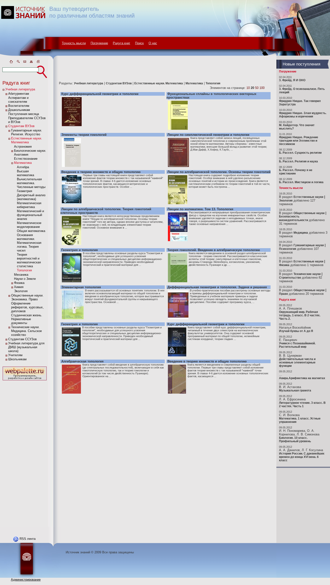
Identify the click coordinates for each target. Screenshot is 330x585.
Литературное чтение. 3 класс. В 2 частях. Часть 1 (302, 404)
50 (256, 88)
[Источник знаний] (30, 58)
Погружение (99, 43)
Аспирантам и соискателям (18, 99)
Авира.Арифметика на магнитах (302, 378)
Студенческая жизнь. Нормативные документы (26, 319)
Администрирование (26, 579)
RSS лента (28, 539)
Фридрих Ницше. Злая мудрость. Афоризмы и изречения (302, 114)
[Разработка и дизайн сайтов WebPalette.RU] (25, 380)
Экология (21, 291)
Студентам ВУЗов (21, 126)
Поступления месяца (23, 114)
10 (248, 88)
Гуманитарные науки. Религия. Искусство (26, 132)
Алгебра (23, 167)
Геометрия (24, 191)
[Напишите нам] (25, 62)
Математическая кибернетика (29, 205)
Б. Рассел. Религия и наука (298, 161)
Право (283, 294)
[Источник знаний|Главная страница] (11, 62)
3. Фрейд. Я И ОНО (292, 80)
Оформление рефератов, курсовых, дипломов (27, 307)
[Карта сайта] (31, 62)
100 (262, 88)
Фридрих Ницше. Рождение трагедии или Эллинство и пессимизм (298, 141)
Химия (18, 287)
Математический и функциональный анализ (30, 215)
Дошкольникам (19, 110)
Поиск (139, 43)
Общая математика (31, 231)
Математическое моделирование (29, 225)
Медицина (301, 232)
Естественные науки (308, 197)
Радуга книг (121, 43)
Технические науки (307, 274)
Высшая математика (25, 173)
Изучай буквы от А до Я (296, 331)
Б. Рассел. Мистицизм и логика (301, 182)
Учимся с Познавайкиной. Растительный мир (297, 345)
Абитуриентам (18, 93)
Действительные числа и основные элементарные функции (297, 362)
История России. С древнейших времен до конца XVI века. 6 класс (301, 457)
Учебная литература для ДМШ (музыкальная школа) (26, 347)
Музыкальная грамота (295, 390)
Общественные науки (309, 213)
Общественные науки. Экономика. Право (27, 297)
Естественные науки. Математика (26, 140)
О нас (153, 43)
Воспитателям (18, 106)
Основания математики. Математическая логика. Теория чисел (29, 242)
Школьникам (17, 359)
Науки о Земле (25, 279)
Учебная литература (20, 89)
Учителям (15, 355)
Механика (21, 274)
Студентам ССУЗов (22, 339)
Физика (19, 283)
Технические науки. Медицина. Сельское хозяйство (26, 331)
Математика (23, 163)
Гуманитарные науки (309, 245)
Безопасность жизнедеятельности (293, 218)
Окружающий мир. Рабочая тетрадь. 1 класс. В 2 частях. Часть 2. (299, 315)
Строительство (290, 277)
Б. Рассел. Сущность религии (300, 152)
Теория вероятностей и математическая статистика (29, 260)
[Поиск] (18, 62)
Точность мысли (74, 43)
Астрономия (23, 146)
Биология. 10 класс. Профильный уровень (295, 439)
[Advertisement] (24, 454)
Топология (24, 270)
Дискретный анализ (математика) (31, 197)
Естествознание (25, 158)
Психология (287, 249)
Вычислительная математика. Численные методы (31, 183)
